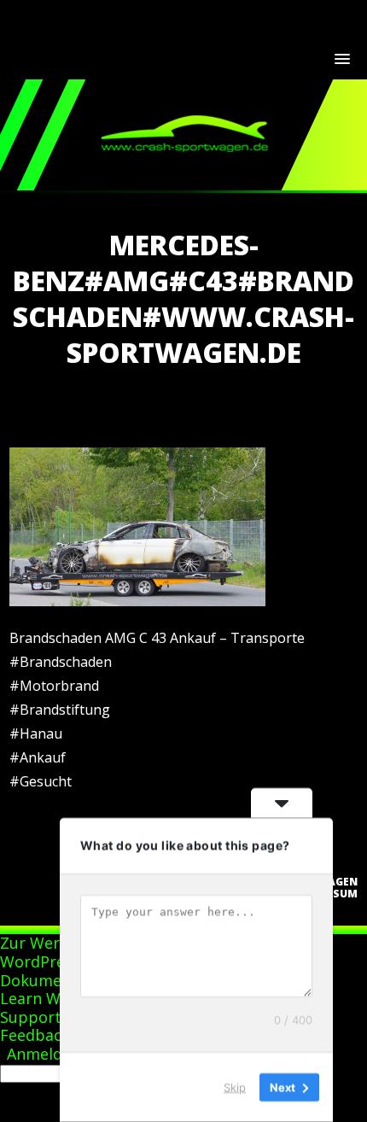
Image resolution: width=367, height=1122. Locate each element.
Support (30, 1017)
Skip (235, 1087)
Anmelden (43, 1053)
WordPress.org (54, 961)
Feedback (35, 1035)
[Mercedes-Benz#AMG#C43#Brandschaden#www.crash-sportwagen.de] (137, 601)
